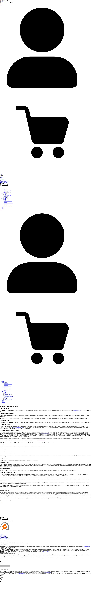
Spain (1, 178)
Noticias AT (6, 191)
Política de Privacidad (3, 536)
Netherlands (2, 177)
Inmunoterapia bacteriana (8, 203)
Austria (1, 174)
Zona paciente (4, 193)
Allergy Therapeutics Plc (4, 182)
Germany (1, 175)
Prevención (6, 196)
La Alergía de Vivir (7, 195)
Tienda (3, 403)
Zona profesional (5, 198)
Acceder (1, 502)
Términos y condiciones (4, 537)
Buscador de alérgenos (8, 205)
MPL (5, 200)
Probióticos (6, 197)
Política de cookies (46, 551)
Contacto (3, 208)
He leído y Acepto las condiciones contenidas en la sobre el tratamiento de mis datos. (19, 573)
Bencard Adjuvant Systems (4, 181)
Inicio (3, 187)
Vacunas (5, 202)
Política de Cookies (3, 535)
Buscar (11, 2)
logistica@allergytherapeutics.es (17, 427)
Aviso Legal (2, 534)
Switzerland (2, 179)
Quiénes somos (4, 188)
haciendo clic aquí (87, 546)
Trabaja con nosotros (7, 192)
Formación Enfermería (8, 201)
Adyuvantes (6, 397)
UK (0, 180)
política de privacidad (47, 572)
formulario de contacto (76, 410)
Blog (3, 207)
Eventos (5, 398)
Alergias (5, 194)
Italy (0, 176)
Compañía (6, 189)
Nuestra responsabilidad (8, 190)
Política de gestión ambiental (4, 538)
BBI (5, 199)
